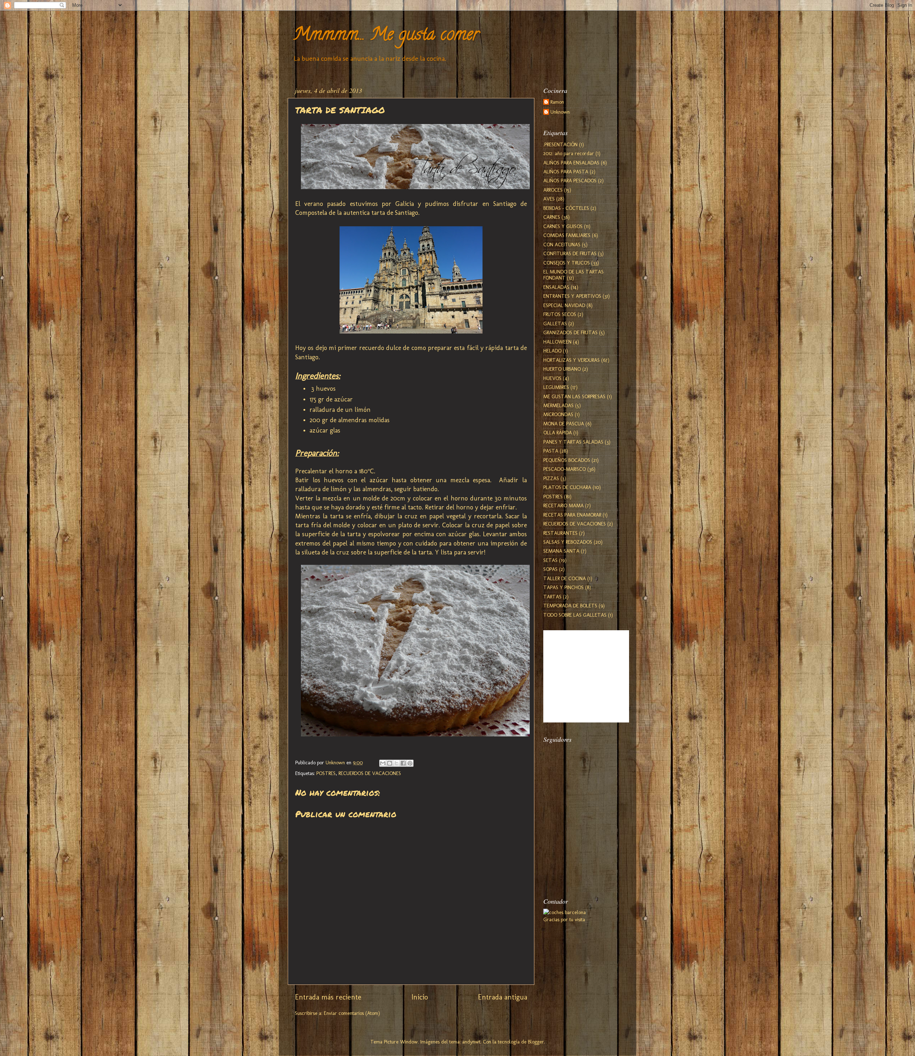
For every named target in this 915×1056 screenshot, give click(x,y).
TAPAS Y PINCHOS (563, 587)
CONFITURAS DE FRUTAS (570, 253)
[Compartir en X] (396, 763)
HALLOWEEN (557, 342)
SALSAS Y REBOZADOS (567, 542)
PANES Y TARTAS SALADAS (573, 442)
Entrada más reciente (328, 997)
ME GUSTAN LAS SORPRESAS (574, 396)
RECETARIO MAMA (563, 505)
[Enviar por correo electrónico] (382, 763)
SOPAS (550, 569)
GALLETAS (555, 323)
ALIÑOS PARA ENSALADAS (571, 162)
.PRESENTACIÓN (560, 144)
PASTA (550, 451)
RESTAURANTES (560, 533)
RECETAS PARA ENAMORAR (572, 515)
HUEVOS (552, 378)
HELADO (552, 350)
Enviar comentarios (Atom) (352, 1013)
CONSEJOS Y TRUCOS (566, 263)
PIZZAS (551, 478)
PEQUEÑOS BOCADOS (566, 460)
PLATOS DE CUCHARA (567, 487)
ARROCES (553, 190)
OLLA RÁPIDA (557, 432)
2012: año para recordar (568, 153)
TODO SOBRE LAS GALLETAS (575, 615)
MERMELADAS (558, 405)
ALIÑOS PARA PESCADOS (570, 180)
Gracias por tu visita (564, 919)
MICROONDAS (558, 414)
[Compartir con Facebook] (403, 763)
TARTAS (552, 596)
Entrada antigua (502, 997)
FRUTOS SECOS (559, 314)
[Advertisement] (579, 848)
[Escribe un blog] (389, 763)
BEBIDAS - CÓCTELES (566, 208)
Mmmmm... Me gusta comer (386, 36)
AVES (549, 199)
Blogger (536, 1041)
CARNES (551, 217)
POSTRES (326, 773)
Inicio (419, 997)
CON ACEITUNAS (561, 244)
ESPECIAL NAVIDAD (564, 305)
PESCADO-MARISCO (564, 469)
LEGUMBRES (556, 387)
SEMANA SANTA (561, 551)
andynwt (471, 1041)
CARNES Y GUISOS (563, 226)
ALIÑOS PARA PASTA (565, 171)
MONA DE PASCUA (563, 423)
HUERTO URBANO (562, 369)
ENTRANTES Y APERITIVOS (572, 296)
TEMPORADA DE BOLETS (570, 605)
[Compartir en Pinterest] (410, 763)
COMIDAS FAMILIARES (566, 235)
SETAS (550, 560)
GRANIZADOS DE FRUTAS (570, 332)
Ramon (557, 102)
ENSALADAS (556, 287)
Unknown (560, 112)
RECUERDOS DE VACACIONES (369, 773)
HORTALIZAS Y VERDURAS (571, 360)
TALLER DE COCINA (564, 578)
